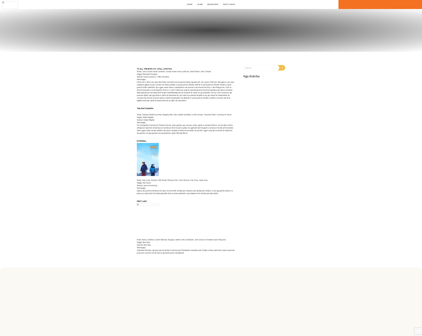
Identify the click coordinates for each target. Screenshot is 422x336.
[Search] (282, 67)
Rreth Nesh (229, 4)
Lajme (200, 4)
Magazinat (213, 4)
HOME (190, 4)
